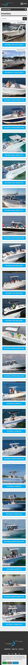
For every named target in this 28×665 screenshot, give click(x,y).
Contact (21, 649)
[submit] (25, 18)
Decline (9, 662)
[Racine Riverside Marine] (14, 642)
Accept (4, 662)
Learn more (15, 662)
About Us (14, 649)
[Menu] (22, 4)
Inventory (7, 649)
